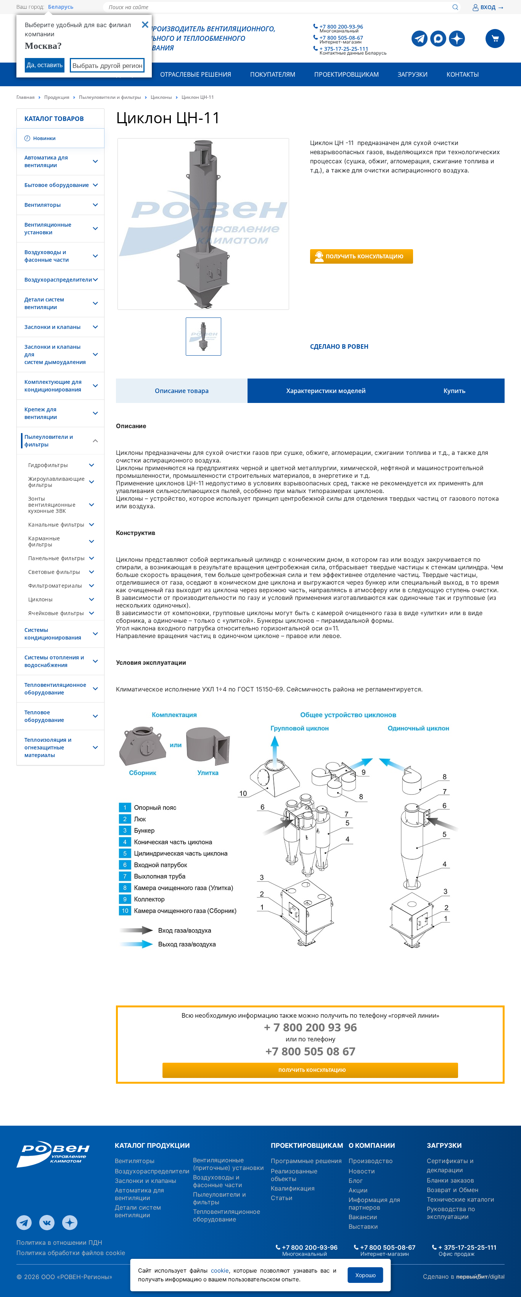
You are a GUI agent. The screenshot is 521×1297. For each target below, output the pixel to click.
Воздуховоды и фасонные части (46, 255)
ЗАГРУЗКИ (444, 1145)
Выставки (363, 1226)
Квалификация (293, 1188)
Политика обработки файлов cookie (70, 1253)
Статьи (282, 1198)
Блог (356, 1180)
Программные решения (306, 1161)
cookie (220, 1270)
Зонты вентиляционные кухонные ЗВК (52, 504)
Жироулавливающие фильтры (56, 481)
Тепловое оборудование (44, 716)
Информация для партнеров (374, 1203)
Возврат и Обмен (452, 1190)
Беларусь (60, 6)
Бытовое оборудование (56, 185)
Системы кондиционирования (52, 633)
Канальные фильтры (56, 524)
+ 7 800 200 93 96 (310, 1027)
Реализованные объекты (294, 1175)
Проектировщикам (346, 74)
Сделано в (439, 1276)
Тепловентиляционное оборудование (55, 688)
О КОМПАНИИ (372, 1145)
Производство (371, 1161)
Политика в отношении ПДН (59, 1242)
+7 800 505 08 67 (310, 1051)
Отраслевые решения (195, 74)
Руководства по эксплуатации (451, 1212)
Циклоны (161, 97)
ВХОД (493, 7)
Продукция (56, 97)
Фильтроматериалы (55, 585)
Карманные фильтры (44, 541)
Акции (358, 1190)
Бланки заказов (450, 1180)
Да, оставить (45, 65)
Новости (362, 1171)
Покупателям (272, 74)
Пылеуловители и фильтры (110, 97)
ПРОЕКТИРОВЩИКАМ (307, 1145)
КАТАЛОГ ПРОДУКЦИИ (152, 1145)
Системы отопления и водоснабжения (54, 661)
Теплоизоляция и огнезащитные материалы (47, 747)
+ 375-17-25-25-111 (344, 48)
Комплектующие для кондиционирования (53, 385)
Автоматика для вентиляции (46, 161)
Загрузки (413, 74)
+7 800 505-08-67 (341, 37)
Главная (25, 97)
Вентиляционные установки (47, 228)
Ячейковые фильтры (56, 613)
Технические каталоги (460, 1199)
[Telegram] (420, 39)
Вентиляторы (42, 204)
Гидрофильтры (48, 465)
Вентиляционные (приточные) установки (228, 1163)
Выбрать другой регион (107, 65)
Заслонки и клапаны (52, 326)
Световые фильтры (54, 571)
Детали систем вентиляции (44, 303)
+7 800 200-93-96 (341, 26)
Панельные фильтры (56, 558)
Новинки (44, 138)
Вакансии (363, 1217)
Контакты (463, 74)
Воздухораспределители (58, 279)
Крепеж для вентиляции (40, 413)
